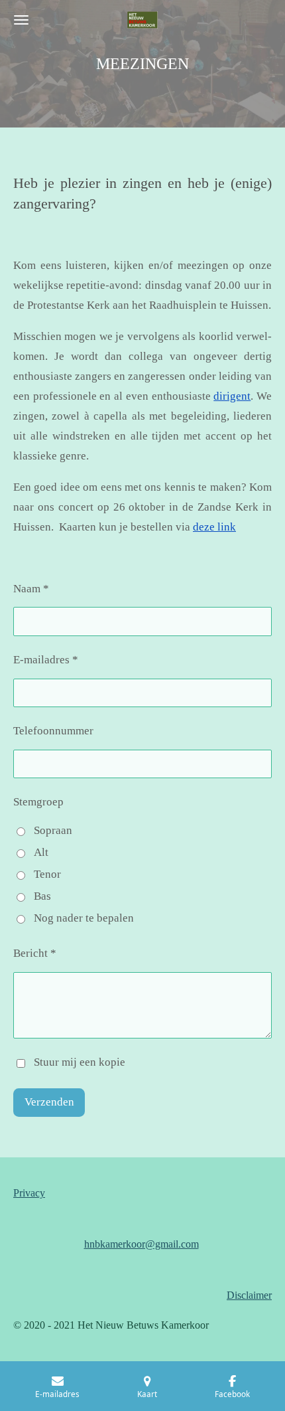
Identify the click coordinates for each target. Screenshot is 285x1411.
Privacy (29, 1193)
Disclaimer (249, 1295)
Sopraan (53, 830)
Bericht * (34, 953)
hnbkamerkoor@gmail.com (141, 1244)
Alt (41, 852)
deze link (214, 527)
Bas (42, 896)
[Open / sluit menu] (21, 20)
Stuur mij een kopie (79, 1062)
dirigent (232, 396)
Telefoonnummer (53, 730)
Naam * (31, 588)
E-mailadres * (45, 659)
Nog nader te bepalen (84, 918)
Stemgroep (38, 801)
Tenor (47, 874)
